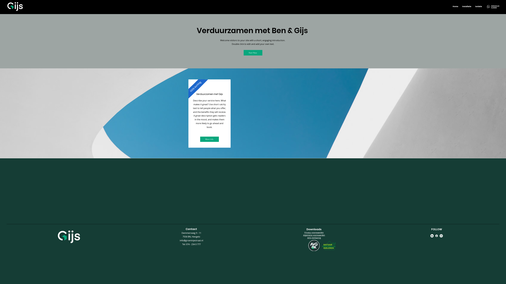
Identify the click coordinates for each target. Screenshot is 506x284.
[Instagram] (441, 235)
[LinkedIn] (432, 235)
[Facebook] (436, 235)
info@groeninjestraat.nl (191, 240)
